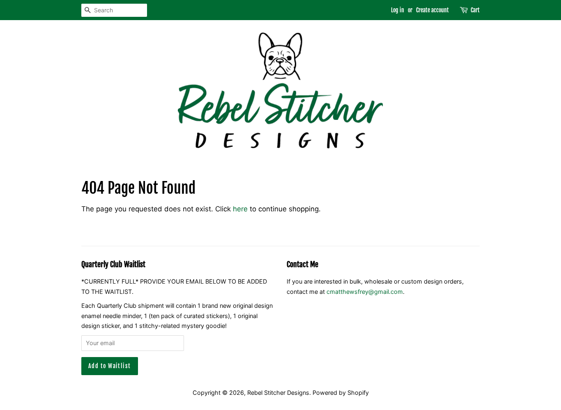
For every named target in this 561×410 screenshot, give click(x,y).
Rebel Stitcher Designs (278, 392)
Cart (475, 10)
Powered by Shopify (341, 392)
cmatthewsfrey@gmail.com (364, 291)
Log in (397, 10)
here (240, 209)
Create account (432, 10)
